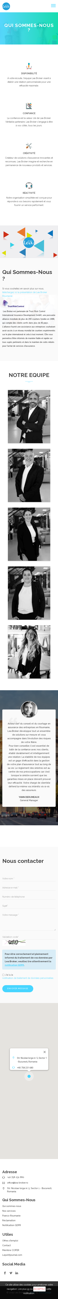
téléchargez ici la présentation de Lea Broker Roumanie (24, 294)
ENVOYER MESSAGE (17, 988)
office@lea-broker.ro (17, 1182)
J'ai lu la (27, 976)
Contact (6, 1245)
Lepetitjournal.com (12, 1255)
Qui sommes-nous (11, 1206)
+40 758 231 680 (15, 1177)
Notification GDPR (11, 1225)
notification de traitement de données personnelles (27, 978)
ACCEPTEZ (39, 1289)
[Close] (44, 1052)
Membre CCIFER (10, 1250)
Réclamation (8, 1220)
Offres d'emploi (10, 1240)
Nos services (9, 1211)
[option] (29, 754)
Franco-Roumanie (11, 1215)
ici (28, 1289)
